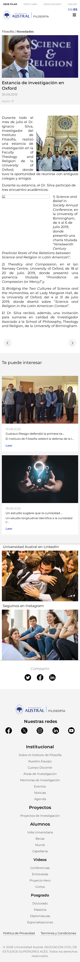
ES (75, 9)
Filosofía (8, 31)
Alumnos (40, 824)
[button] (40, 761)
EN (70, 9)
